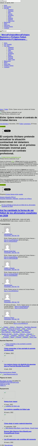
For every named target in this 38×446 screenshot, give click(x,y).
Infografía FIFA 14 (8, 197)
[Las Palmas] (11, 330)
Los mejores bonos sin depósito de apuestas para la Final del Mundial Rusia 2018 (20, 365)
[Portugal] (17, 337)
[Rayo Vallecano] (5, 332)
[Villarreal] (28, 334)
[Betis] (29, 327)
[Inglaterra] (12, 335)
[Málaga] (26, 330)
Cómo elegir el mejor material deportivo (18, 423)
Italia (9, 12)
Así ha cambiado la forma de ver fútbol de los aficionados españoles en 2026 (18, 213)
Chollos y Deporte (9, 268)
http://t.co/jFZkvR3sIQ (10, 241)
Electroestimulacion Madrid (8, 372)
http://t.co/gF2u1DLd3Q (11, 258)
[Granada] (3, 330)
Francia (10, 14)
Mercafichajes (9, 445)
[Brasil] (11, 337)
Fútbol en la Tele (5, 384)
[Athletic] (5, 327)
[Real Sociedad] (25, 332)
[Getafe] (28, 329)
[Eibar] (22, 329)
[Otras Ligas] (32, 337)
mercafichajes (4, 124)
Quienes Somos (8, 26)
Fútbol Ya (3, 385)
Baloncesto (7, 22)
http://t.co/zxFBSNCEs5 (11, 240)
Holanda (10, 18)
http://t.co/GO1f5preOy (11, 275)
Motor (5, 23)
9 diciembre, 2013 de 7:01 (11, 235)
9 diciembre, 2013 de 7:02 (11, 302)
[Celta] (2, 329)
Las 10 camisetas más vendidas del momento (20, 439)
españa (21, 194)
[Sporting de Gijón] (6, 334)
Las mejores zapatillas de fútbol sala (17, 409)
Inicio (5, 5)
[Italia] (26, 335)
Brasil (9, 16)
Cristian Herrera (10, 194)
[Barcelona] (18, 327)
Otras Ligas (11, 21)
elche (16, 194)
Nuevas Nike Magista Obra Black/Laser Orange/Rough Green (18, 432)
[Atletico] (12, 327)
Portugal (10, 19)
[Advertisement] (19, 89)
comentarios (27, 124)
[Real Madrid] (15, 332)
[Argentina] (5, 337)
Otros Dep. (7, 25)
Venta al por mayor (10, 401)
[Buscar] (1, 1)
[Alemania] (20, 335)
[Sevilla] (15, 334)
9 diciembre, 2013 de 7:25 (11, 319)
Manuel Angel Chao (10, 251)
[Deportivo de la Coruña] (12, 329)
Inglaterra (10, 9)
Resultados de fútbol (6, 381)
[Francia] (32, 335)
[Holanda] (24, 337)
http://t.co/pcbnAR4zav (11, 257)
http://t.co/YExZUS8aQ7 (11, 274)
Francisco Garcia (9, 317)
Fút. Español (7, 7)
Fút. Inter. (6, 8)
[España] (6, 335)
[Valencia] (21, 334)
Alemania (10, 11)
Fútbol (6, 109)
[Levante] (19, 330)
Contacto (6, 28)
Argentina (10, 15)
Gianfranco (7, 300)
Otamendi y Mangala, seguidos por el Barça (16, 198)
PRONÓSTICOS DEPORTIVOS (9, 382)
